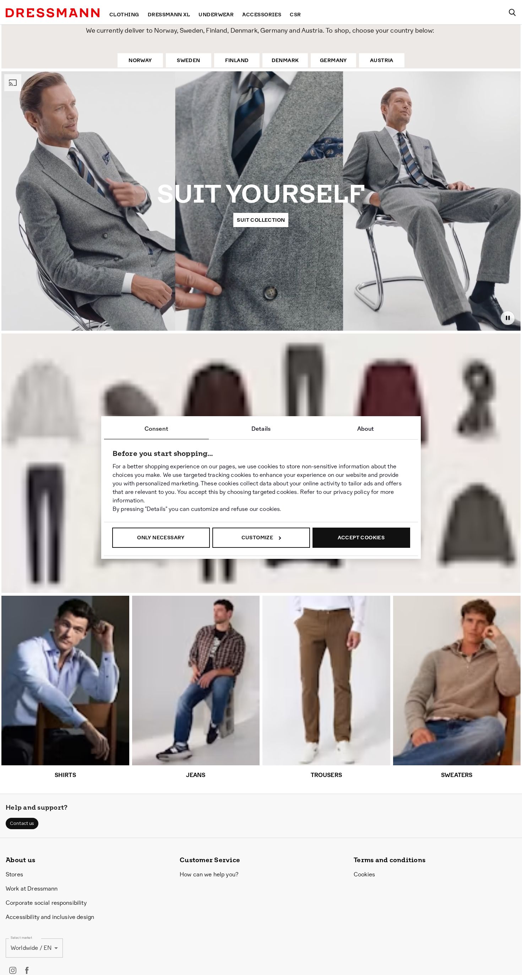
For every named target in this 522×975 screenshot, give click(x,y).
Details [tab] (261, 428)
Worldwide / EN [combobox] (31, 948)
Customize (257, 537)
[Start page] (52, 12)
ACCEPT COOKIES (361, 537)
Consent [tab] (156, 428)
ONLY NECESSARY (161, 537)
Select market (21, 938)
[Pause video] (508, 318)
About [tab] (365, 428)
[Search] (512, 12)
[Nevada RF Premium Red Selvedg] (45, 524)
